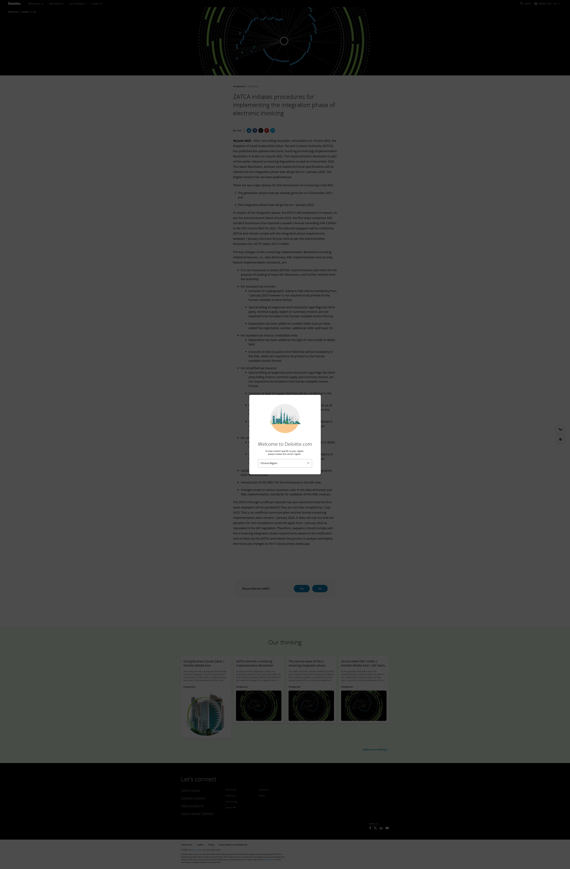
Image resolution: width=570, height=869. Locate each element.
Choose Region (269, 463)
